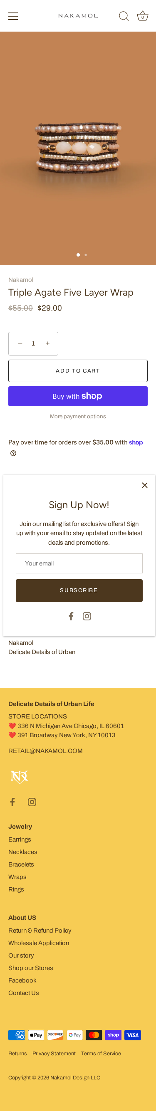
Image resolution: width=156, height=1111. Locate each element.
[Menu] (13, 16)
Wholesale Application (38, 943)
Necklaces (22, 852)
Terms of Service (101, 1054)
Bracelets (21, 864)
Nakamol (20, 280)
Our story (21, 955)
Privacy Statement (54, 1054)
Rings (16, 889)
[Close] (145, 485)
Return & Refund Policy (40, 930)
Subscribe (79, 590)
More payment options (78, 416)
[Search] (124, 17)
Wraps (17, 877)
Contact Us (23, 993)
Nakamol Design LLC (75, 1078)
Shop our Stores (30, 968)
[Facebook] (71, 615)
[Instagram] (87, 615)
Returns (17, 1054)
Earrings (19, 839)
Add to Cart (78, 371)
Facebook (22, 980)
